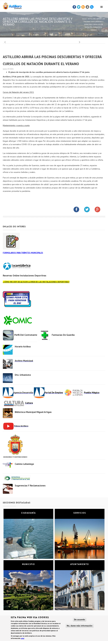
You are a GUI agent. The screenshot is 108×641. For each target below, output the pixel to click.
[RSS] (83, 7)
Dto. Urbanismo (23, 374)
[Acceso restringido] (87, 7)
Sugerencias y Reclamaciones (30, 485)
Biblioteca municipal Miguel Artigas (33, 412)
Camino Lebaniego (24, 463)
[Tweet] (79, 7)
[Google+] (99, 210)
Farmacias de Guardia (63, 334)
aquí (22, 638)
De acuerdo (79, 619)
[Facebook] (74, 7)
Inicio (84, 19)
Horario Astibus (23, 346)
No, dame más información (79, 626)
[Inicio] (12, 5)
